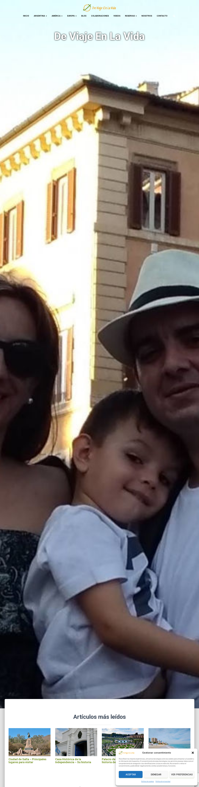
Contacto (162, 16)
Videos (116, 16)
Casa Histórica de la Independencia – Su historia (73, 761)
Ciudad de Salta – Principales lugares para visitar (27, 761)
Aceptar (131, 774)
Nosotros (146, 16)
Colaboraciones (100, 16)
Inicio (26, 16)
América (56, 16)
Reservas (130, 16)
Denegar (156, 774)
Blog (83, 16)
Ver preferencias (182, 774)
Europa (71, 16)
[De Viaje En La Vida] (99, 8)
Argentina (39, 16)
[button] (192, 752)
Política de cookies (147, 781)
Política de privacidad (162, 781)
